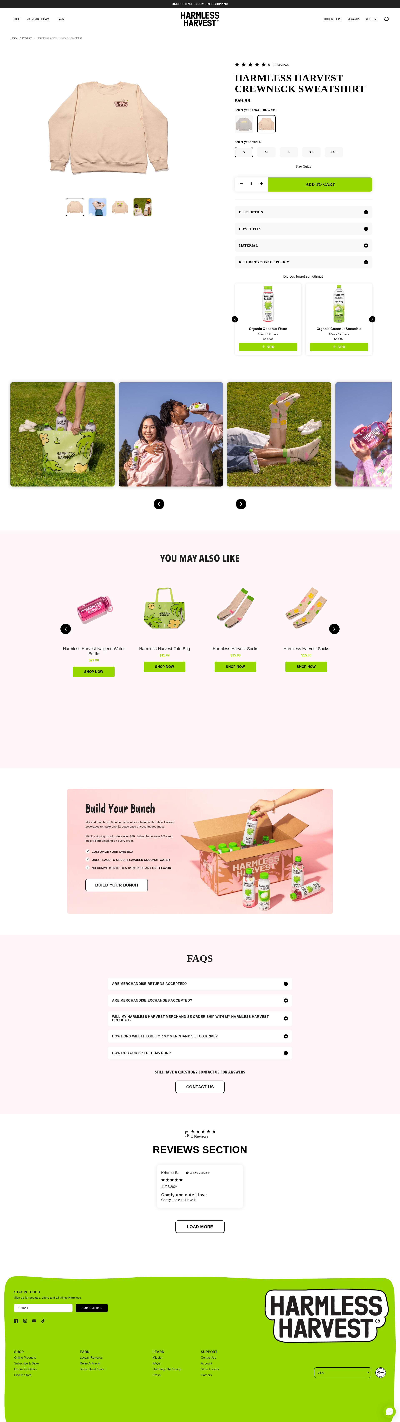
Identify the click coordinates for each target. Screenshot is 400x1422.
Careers (206, 1375)
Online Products (25, 1357)
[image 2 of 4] (97, 207)
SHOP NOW (306, 666)
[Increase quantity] (261, 183)
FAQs (156, 1363)
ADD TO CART (320, 184)
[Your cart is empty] (387, 19)
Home (14, 38)
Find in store (22, 1375)
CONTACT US (200, 1087)
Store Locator (210, 1369)
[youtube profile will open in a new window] (34, 1320)
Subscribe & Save (26, 1363)
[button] (389, 1411)
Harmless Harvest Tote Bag (164, 648)
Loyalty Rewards (91, 1357)
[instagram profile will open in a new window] (25, 1320)
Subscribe (91, 1308)
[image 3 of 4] (120, 207)
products (27, 38)
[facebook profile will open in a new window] (16, 1320)
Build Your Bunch (116, 885)
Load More (200, 1226)
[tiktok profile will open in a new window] (43, 1320)
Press (156, 1375)
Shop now (93, 671)
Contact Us (208, 1357)
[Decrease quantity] (241, 183)
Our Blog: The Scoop (166, 1369)
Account (206, 1363)
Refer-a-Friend (90, 1363)
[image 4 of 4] (142, 207)
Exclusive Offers (25, 1369)
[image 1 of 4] (75, 207)
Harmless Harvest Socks (235, 648)
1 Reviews (281, 64)
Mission (157, 1357)
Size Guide (303, 166)
